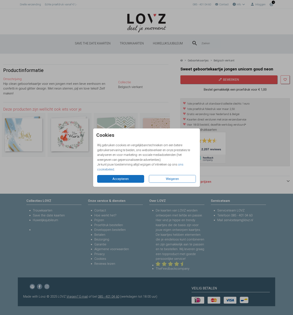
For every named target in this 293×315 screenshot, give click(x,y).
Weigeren (172, 179)
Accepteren (120, 179)
